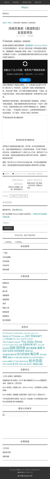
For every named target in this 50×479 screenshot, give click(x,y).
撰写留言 (31, 36)
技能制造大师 (7, 380)
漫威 (5, 357)
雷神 (24, 364)
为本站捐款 (7, 257)
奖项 (4, 304)
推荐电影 (17, 376)
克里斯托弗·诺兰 (30, 345)
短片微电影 (7, 320)
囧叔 (12, 348)
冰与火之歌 (41, 345)
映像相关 (6, 316)
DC (37, 333)
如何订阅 (38, 2)
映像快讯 (6, 283)
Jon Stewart (33, 336)
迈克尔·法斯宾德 (7, 364)
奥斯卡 (41, 347)
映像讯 (5, 23)
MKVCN (20, 472)
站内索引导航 (26, 2)
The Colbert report (11, 342)
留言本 (6, 2)
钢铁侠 (21, 364)
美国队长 (41, 357)
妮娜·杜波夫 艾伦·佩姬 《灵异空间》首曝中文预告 (34, 185)
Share (13, 196)
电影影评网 (7, 452)
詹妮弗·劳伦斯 (23, 361)
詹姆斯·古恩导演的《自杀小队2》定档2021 (29, 395)
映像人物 (6, 308)
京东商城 (6, 261)
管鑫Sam (11, 357)
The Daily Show (31, 341)
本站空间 (6, 265)
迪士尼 (15, 364)
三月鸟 (5, 376)
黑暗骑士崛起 (38, 364)
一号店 (5, 253)
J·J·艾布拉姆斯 (8, 339)
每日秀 (34, 354)
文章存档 (16, 2)
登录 (20, 210)
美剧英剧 (6, 299)
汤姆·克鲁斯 (32, 174)
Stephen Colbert (27, 339)
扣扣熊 (10, 351)
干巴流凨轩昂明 (8, 399)
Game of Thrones (11, 336)
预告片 (10, 23)
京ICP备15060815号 (25, 476)
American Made (41, 45)
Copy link (23, 196)
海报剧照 (6, 295)
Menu (6, 13)
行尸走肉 (16, 361)
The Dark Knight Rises (10, 345)
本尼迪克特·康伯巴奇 (10, 354)
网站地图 (6, 269)
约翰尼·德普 (18, 357)
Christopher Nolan (29, 333)
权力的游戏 (23, 354)
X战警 (20, 345)
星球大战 (29, 351)
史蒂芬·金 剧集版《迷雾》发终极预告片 (15, 188)
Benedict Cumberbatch (14, 333)
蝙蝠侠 (10, 361)
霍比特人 (29, 364)
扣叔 (5, 351)
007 (4, 333)
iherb (4, 387)
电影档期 (6, 456)
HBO (22, 336)
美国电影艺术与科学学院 (30, 357)
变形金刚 (6, 348)
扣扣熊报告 (19, 351)
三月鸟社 (6, 448)
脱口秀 (5, 291)
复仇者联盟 (31, 348)
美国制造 (29, 45)
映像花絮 (6, 312)
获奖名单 (5, 361)
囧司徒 (20, 348)
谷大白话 (35, 361)
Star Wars (16, 339)
